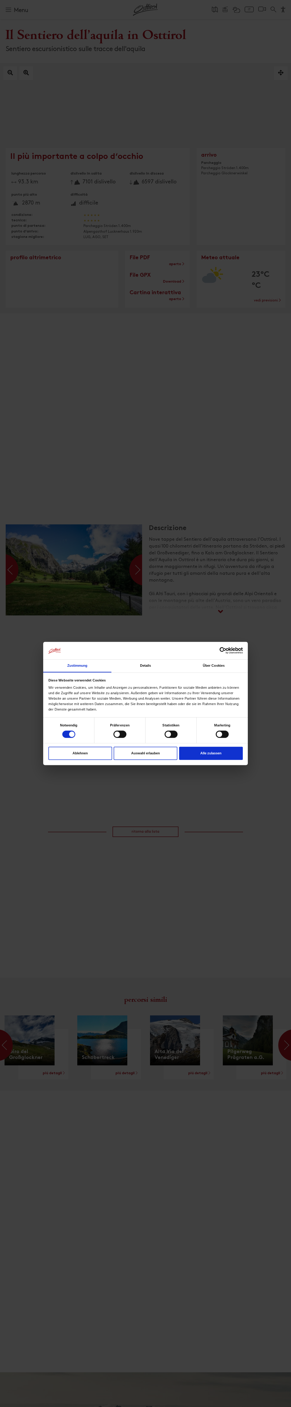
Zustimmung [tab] (77, 665)
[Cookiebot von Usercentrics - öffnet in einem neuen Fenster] (223, 650)
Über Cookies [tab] (214, 665)
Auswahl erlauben (145, 753)
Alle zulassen (210, 753)
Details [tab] (145, 665)
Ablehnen (80, 753)
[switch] (119, 737)
